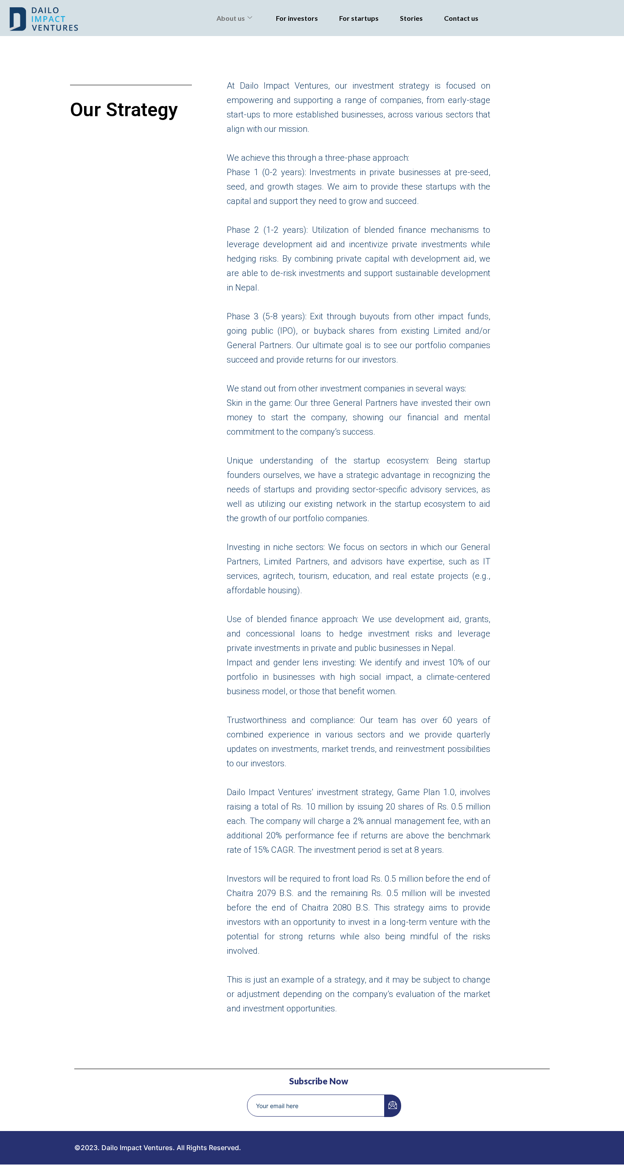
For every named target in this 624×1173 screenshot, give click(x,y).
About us (230, 18)
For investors (297, 18)
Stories (411, 18)
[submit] (392, 1106)
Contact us (461, 18)
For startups (359, 18)
